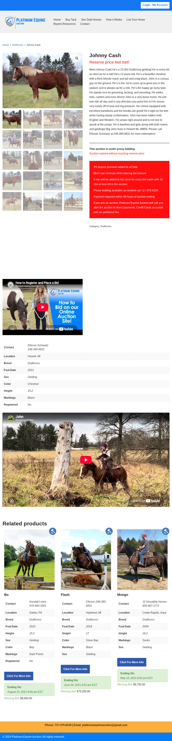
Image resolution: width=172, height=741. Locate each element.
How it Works (114, 19)
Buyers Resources (65, 23)
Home (57, 19)
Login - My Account (155, 5)
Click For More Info (19, 676)
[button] (77, 58)
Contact (85, 23)
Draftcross (17, 44)
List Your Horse (136, 19)
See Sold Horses (91, 19)
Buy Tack (71, 19)
